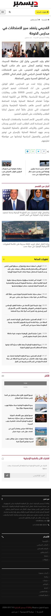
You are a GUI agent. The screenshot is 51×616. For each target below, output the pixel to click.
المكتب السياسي (42, 545)
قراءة (25, 383)
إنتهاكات (45, 560)
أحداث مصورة (43, 573)
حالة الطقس (44, 591)
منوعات (45, 580)
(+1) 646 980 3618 (40, 525)
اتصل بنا (40, 612)
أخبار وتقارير (44, 552)
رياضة (46, 577)
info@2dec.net (41, 521)
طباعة (26, 387)
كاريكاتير (45, 584)
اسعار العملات (43, 595)
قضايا (46, 556)
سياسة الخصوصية (27, 612)
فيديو (46, 588)
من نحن (14, 612)
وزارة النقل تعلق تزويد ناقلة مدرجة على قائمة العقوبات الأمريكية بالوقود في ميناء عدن (26, 245)
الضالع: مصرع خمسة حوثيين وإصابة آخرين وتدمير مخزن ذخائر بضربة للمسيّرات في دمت (39, 172)
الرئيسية (45, 541)
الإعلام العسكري (42, 548)
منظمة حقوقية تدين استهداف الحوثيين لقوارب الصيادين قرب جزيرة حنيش (12, 172)
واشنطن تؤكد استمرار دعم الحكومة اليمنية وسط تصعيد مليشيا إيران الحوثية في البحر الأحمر (26, 213)
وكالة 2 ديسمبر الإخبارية (23, 607)
